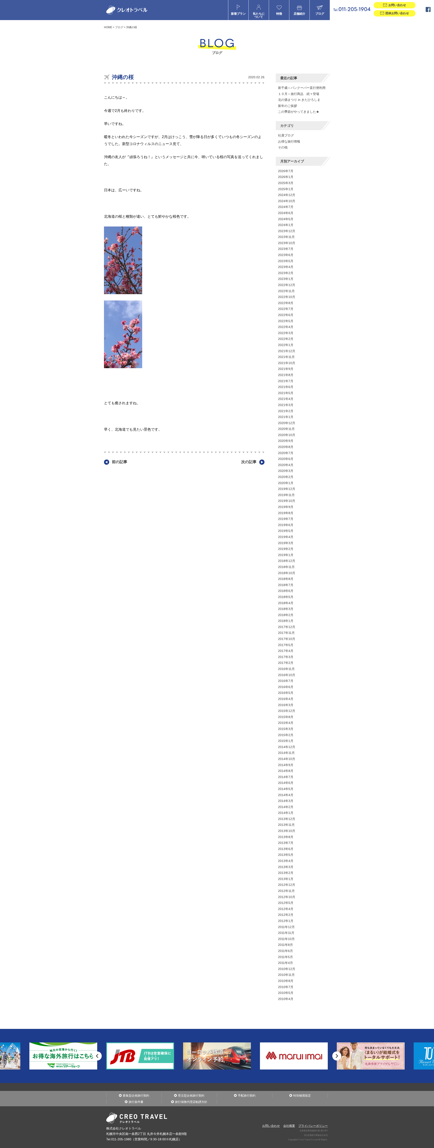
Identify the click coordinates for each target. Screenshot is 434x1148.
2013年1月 (285, 879)
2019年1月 (285, 555)
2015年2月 (285, 735)
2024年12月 (286, 195)
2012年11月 (286, 891)
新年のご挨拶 (287, 106)
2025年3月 (285, 183)
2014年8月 (285, 771)
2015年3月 (285, 729)
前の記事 (119, 462)
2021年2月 (285, 411)
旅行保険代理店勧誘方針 (191, 1101)
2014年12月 (286, 747)
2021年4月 (285, 399)
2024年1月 (285, 225)
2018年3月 (285, 609)
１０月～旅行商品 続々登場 (298, 94)
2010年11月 (286, 975)
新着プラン (238, 13)
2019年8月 (285, 513)
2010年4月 (285, 999)
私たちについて (259, 15)
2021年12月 (286, 351)
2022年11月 (286, 291)
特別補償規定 (302, 1095)
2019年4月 (285, 537)
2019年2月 (285, 549)
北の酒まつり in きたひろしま (299, 100)
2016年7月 (285, 681)
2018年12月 (286, 561)
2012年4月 (285, 909)
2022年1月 (285, 345)
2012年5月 (285, 903)
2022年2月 (285, 339)
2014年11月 (286, 753)
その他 (283, 147)
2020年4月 (285, 465)
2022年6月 (285, 315)
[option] (63, 1055)
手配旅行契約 (246, 1095)
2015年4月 (285, 723)
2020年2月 (285, 477)
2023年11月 (286, 237)
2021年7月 (285, 381)
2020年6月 (285, 459)
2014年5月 (285, 789)
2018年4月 (285, 603)
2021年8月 (285, 375)
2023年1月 (285, 279)
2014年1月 (285, 813)
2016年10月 (286, 675)
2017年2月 (285, 663)
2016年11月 (286, 669)
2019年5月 (285, 531)
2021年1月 (285, 417)
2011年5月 (285, 957)
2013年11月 (286, 825)
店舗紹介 (299, 13)
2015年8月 (285, 717)
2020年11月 (286, 429)
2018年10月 (286, 573)
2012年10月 (286, 897)
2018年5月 (285, 597)
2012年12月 (286, 885)
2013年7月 (285, 843)
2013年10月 (286, 831)
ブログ (319, 13)
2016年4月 (285, 699)
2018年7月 (285, 585)
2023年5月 (285, 261)
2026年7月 (285, 171)
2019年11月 (286, 495)
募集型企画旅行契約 (136, 1095)
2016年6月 (285, 687)
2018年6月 (285, 591)
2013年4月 (285, 861)
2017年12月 (286, 627)
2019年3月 (285, 543)
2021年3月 (285, 405)
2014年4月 (285, 795)
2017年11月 (286, 633)
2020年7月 (285, 453)
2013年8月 (285, 837)
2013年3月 (285, 867)
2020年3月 (285, 471)
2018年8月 (285, 579)
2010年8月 (285, 981)
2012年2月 (285, 915)
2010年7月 (285, 987)
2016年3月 (285, 705)
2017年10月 (286, 639)
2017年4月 (285, 651)
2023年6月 (285, 255)
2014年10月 (286, 759)
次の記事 (249, 462)
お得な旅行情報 (289, 141)
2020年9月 (285, 441)
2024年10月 (286, 201)
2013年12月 (286, 819)
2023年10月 (286, 243)
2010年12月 (286, 969)
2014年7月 (285, 777)
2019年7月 (285, 519)
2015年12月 (286, 711)
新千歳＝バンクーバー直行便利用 (302, 88)
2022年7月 (285, 309)
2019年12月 (286, 489)
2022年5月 (285, 321)
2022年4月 (285, 327)
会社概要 (289, 1125)
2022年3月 (285, 333)
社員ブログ (286, 135)
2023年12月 (286, 231)
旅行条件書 (136, 1101)
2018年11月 (286, 567)
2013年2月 (285, 873)
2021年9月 (285, 369)
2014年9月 (285, 765)
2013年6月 (285, 849)
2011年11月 (286, 933)
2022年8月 (285, 303)
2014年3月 (285, 801)
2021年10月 (286, 363)
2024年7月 (285, 207)
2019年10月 (286, 501)
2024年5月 (285, 219)
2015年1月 (285, 741)
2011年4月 (285, 963)
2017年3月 (285, 657)
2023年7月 (285, 249)
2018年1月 (285, 621)
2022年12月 (286, 285)
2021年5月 (285, 393)
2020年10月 (286, 435)
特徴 (279, 13)
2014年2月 (285, 807)
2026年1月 (285, 177)
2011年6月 (285, 951)
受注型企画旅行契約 (191, 1095)
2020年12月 (286, 423)
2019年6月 (285, 525)
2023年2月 (285, 273)
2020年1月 (285, 483)
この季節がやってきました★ (298, 111)
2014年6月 (285, 783)
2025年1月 (285, 189)
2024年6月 (285, 213)
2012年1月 (285, 921)
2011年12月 (286, 927)
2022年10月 (286, 297)
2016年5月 (285, 693)
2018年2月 (285, 615)
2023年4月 (285, 267)
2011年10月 (286, 939)
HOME (108, 27)
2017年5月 (285, 645)
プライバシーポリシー (313, 1125)
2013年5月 (285, 855)
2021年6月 (285, 387)
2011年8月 (285, 945)
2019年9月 (285, 507)
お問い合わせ (271, 1125)
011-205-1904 (351, 9)
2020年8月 (285, 447)
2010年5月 (285, 993)
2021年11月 (286, 357)
